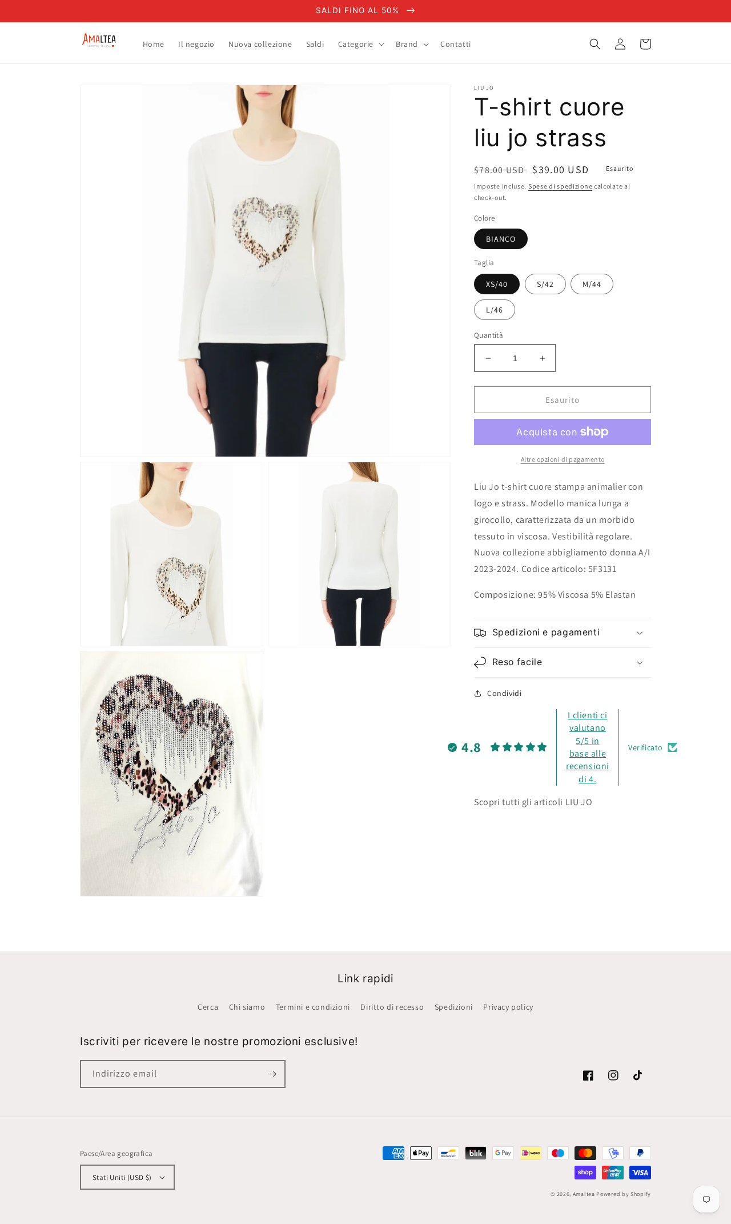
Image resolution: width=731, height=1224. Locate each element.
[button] (360, 44)
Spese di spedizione (560, 186)
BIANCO (501, 239)
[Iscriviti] (271, 1074)
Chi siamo (247, 1007)
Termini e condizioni (313, 1007)
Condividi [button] (504, 693)
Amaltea (584, 1194)
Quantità (488, 335)
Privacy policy (508, 1007)
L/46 (494, 310)
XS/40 (497, 284)
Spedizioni (454, 1007)
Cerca (208, 1007)
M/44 (592, 284)
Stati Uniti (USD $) (122, 1177)
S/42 (545, 284)
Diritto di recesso (392, 1007)
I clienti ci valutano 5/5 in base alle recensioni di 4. (587, 747)
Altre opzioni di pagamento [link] (563, 459)
